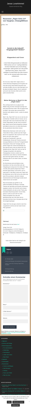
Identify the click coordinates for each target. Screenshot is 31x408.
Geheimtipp (6, 350)
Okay (9, 402)
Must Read (6, 357)
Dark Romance (6, 368)
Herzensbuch (18, 261)
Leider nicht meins (7, 354)
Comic (6, 263)
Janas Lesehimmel (15, 4)
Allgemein (4, 341)
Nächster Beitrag (9, 271)
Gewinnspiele (5, 361)
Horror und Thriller (7, 373)
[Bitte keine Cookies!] (29, 401)
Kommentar (6, 283)
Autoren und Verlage (7, 343)
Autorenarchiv (7, 252)
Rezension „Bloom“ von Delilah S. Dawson (12, 388)
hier (18, 224)
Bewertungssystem (7, 345)
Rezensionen (24, 261)
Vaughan (7, 264)
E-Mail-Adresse (7, 311)
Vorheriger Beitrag (9, 268)
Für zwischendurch (7, 348)
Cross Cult (11, 263)
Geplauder (4, 359)
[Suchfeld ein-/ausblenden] (28, 12)
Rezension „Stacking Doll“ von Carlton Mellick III (13, 391)
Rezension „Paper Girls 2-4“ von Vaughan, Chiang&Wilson (15, 20)
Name (5, 304)
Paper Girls (20, 263)
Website (5, 318)
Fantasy (16, 263)
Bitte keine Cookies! (18, 402)
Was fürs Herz (6, 375)
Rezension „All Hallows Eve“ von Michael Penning (14, 394)
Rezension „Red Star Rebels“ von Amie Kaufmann (14, 385)
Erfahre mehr (15, 405)
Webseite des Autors (11, 252)
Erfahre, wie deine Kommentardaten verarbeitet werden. (13, 333)
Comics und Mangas (9, 261)
